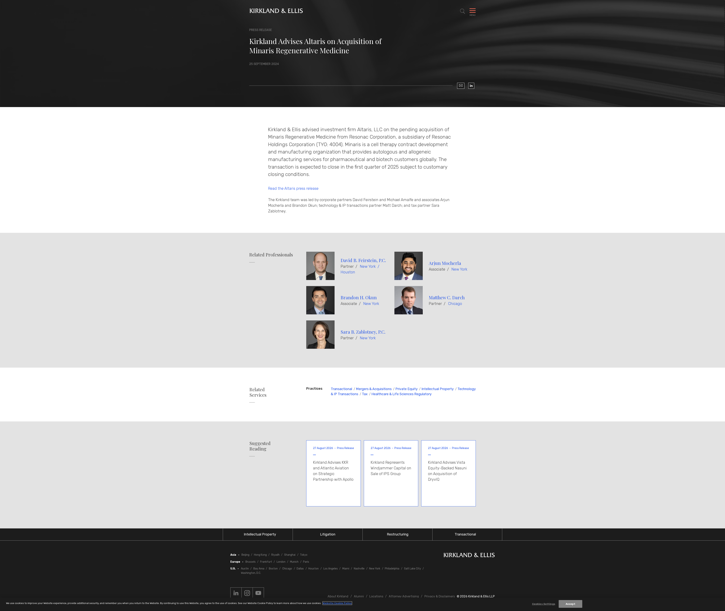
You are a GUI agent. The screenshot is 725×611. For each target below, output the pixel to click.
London (281, 561)
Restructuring (397, 534)
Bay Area (258, 568)
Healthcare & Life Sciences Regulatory (401, 394)
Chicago (455, 303)
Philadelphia (392, 568)
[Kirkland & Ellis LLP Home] (469, 556)
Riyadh (275, 554)
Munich (294, 561)
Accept (570, 604)
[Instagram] (247, 593)
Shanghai (289, 554)
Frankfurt (266, 561)
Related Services (257, 392)
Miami (345, 568)
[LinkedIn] (471, 86)
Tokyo (303, 554)
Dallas (300, 568)
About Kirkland (338, 596)
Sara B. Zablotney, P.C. (363, 332)
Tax (365, 394)
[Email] (460, 86)
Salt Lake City (412, 568)
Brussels (250, 561)
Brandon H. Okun (359, 297)
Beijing (245, 554)
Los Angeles (330, 568)
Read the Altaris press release (293, 188)
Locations (376, 596)
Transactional (341, 389)
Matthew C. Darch (447, 297)
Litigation (327, 534)
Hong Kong (260, 554)
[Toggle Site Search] (462, 11)
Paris (306, 561)
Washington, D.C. (251, 573)
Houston (348, 272)
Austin (245, 568)
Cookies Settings (543, 604)
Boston (273, 568)
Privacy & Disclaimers (439, 596)
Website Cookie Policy (337, 603)
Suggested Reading (260, 446)
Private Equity (406, 389)
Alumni (359, 596)
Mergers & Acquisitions (374, 389)
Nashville (359, 568)
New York (368, 266)
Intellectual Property (437, 389)
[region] (362, 604)
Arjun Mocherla (445, 263)
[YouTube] (258, 593)
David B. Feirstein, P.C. (363, 260)
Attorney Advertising (404, 596)
